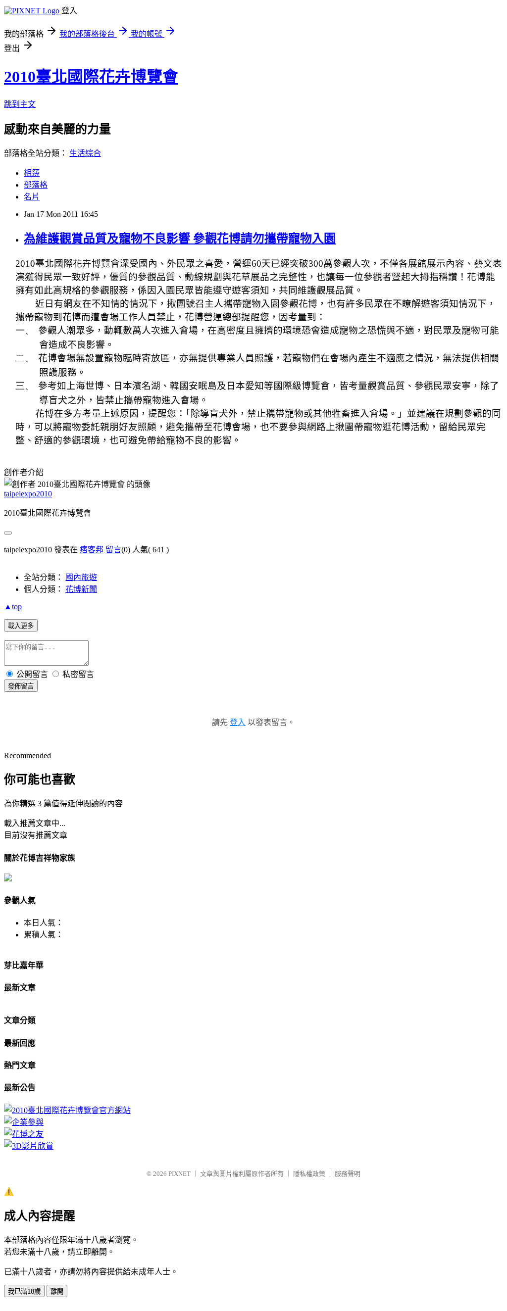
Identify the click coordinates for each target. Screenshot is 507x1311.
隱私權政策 (309, 1173)
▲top (13, 606)
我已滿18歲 (24, 1291)
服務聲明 (347, 1173)
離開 (57, 1291)
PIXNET (179, 1173)
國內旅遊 (81, 577)
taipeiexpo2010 (28, 493)
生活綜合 (85, 153)
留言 (113, 549)
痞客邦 (91, 549)
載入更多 (21, 626)
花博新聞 (81, 589)
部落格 (36, 185)
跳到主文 (20, 104)
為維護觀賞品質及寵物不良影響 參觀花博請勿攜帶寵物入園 (180, 238)
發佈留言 (21, 686)
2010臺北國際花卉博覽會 (91, 77)
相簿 (32, 173)
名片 (32, 197)
